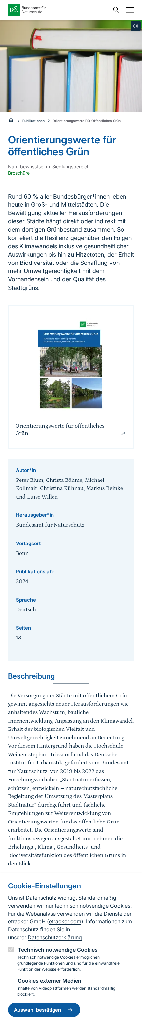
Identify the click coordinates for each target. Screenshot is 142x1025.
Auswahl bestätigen (37, 1010)
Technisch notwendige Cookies (58, 950)
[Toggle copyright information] (135, 26)
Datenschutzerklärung (55, 937)
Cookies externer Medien (49, 981)
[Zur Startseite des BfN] (58, 10)
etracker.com (65, 921)
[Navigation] (128, 10)
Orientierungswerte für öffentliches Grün (59, 430)
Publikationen (33, 121)
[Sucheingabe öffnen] (114, 10)
